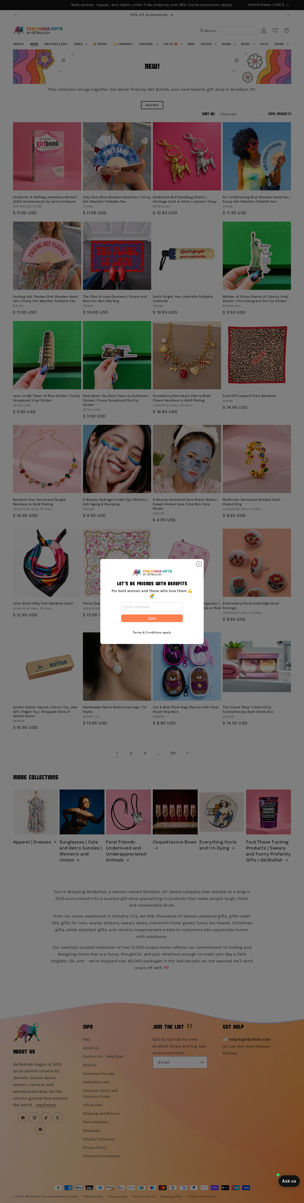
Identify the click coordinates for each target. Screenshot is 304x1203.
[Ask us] (289, 1181)
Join (152, 618)
